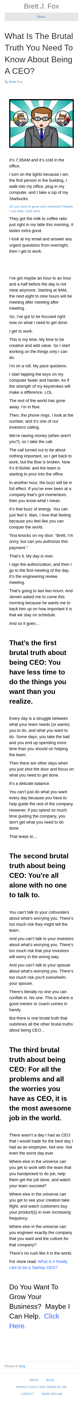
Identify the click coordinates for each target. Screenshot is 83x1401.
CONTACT (27, 1394)
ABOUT (34, 1380)
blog (22, 1366)
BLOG (50, 1380)
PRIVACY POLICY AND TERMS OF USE (41, 1387)
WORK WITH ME (52, 1394)
